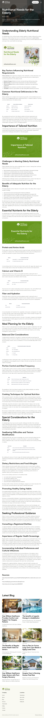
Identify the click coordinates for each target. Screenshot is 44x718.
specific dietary (36, 38)
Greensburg (22, 695)
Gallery (3, 705)
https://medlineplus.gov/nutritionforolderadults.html (13, 581)
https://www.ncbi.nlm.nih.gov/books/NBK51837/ (12, 584)
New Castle (22, 697)
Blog (3, 699)
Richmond (22, 699)
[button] (41, 2)
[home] (6, 2)
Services (3, 701)
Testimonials (4, 703)
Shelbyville (22, 701)
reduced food (12, 98)
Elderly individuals (6, 75)
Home (3, 695)
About (3, 697)
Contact (3, 710)
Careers (3, 708)
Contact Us (35, 2)
